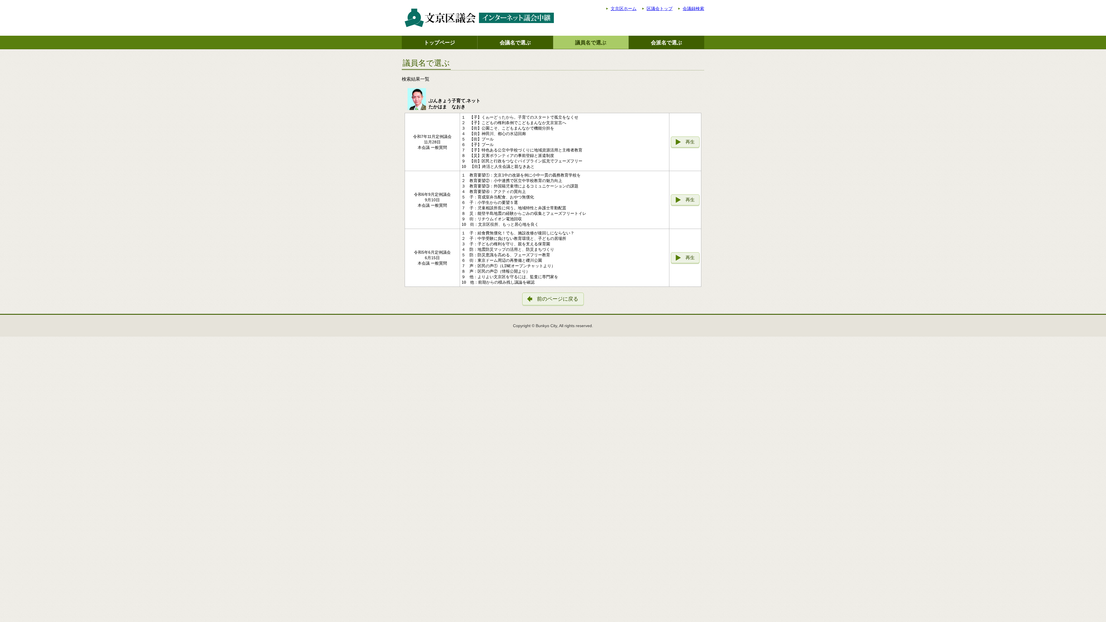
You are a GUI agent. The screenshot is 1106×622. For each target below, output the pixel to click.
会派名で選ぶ (666, 42)
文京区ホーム (624, 8)
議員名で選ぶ (590, 42)
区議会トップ (660, 8)
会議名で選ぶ (515, 42)
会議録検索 (693, 8)
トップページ (439, 42)
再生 (690, 141)
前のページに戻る (557, 299)
